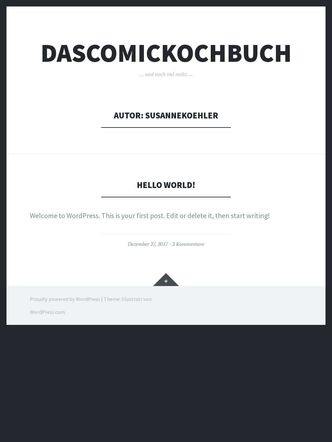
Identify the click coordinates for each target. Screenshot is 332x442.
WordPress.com (47, 312)
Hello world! (166, 185)
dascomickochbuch (166, 53)
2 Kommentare (188, 244)
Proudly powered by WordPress (65, 299)
